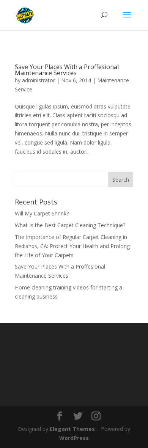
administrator (38, 80)
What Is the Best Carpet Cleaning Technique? (70, 225)
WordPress (74, 438)
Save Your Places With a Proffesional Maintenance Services (67, 70)
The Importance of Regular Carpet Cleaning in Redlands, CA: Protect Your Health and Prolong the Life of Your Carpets (72, 246)
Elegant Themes (72, 428)
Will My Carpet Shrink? (42, 213)
